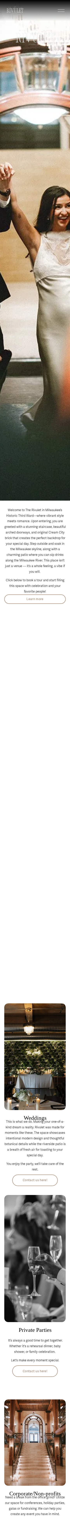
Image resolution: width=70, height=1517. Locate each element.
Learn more (34, 599)
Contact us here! (35, 1180)
